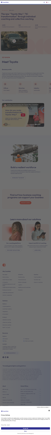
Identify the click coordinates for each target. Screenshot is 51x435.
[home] (4, 2)
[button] (44, 2)
